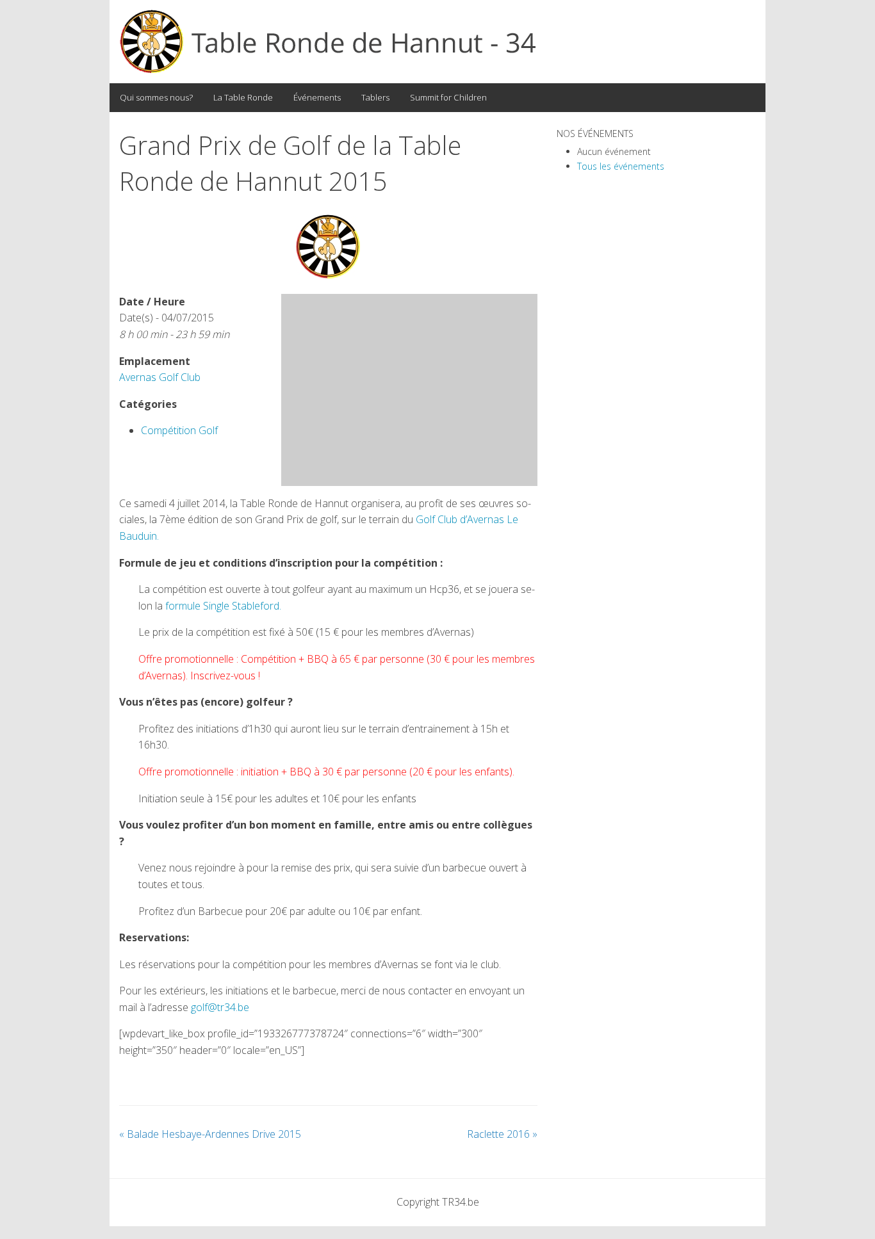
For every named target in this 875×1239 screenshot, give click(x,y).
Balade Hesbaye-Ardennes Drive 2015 (210, 1134)
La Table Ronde (243, 97)
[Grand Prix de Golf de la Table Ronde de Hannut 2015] (328, 247)
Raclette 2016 (502, 1134)
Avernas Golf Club (159, 377)
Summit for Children (448, 97)
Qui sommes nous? (156, 97)
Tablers (375, 97)
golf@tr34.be (220, 1007)
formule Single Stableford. (223, 606)
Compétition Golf (179, 430)
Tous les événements (620, 166)
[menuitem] (156, 97)
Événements (317, 97)
